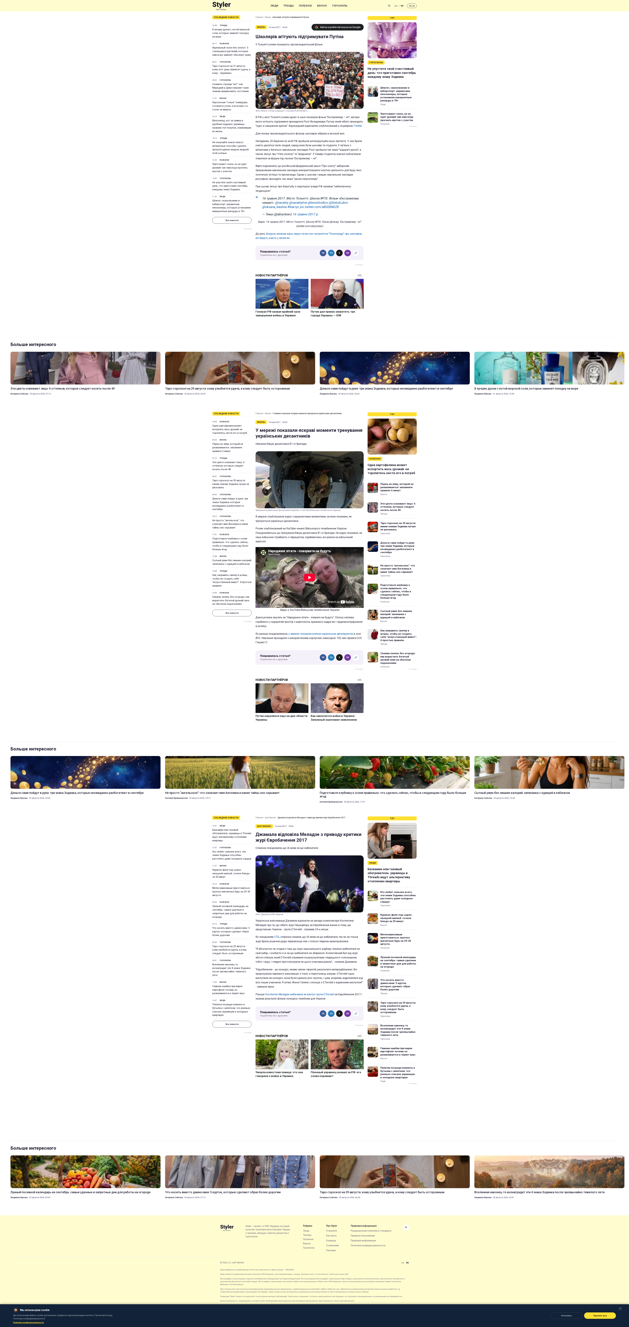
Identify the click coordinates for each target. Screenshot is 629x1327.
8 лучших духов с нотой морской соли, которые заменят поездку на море (230, 33)
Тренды (288, 5)
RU (402, 6)
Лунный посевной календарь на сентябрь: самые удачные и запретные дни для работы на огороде (230, 911)
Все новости (232, 220)
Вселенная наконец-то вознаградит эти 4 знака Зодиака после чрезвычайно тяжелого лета (231, 970)
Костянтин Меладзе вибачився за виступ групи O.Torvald (299, 994)
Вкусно (322, 5)
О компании (332, 1245)
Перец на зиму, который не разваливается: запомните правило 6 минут (227, 447)
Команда (331, 1240)
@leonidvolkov (318, 203)
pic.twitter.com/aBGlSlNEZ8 (319, 207)
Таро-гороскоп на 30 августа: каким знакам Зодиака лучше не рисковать (230, 484)
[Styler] (221, 5)
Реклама (331, 1250)
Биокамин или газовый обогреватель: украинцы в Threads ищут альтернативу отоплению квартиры (231, 835)
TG (331, 253)
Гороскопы (339, 5)
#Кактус (293, 207)
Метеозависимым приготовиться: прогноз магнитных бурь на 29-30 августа (231, 892)
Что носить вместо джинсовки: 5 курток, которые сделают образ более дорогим (231, 931)
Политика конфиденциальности (368, 1245)
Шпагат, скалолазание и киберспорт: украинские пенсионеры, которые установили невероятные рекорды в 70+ (231, 206)
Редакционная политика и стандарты (371, 1230)
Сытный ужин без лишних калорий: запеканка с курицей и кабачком (232, 562)
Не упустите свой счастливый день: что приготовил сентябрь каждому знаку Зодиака (230, 186)
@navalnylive (298, 203)
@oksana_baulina (274, 207)
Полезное (305, 5)
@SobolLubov (338, 203)
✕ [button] (620, 1309)
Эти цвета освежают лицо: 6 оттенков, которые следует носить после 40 (62, 388)
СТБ (276, 936)
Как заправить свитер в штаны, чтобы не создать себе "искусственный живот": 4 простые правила (232, 580)
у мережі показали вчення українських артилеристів (320, 633)
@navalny (281, 203)
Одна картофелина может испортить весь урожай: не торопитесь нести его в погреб (229, 429)
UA (395, 6)
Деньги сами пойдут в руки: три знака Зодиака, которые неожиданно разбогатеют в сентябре (386, 388)
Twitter (358, 125)
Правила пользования (363, 1235)
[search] (389, 6)
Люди (274, 5)
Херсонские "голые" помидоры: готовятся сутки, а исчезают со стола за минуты (230, 106)
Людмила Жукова (328, 394)
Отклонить (566, 1315)
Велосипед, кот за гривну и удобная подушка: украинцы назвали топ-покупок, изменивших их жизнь (231, 126)
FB (323, 253)
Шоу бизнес (270, 817)
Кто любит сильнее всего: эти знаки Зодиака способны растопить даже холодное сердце (231, 855)
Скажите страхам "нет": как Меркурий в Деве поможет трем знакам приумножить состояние (230, 88)
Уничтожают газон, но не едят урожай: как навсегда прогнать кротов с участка (230, 168)
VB (347, 253)
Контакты (331, 1235)
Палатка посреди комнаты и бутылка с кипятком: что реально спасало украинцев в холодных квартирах (231, 1010)
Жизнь (268, 17)
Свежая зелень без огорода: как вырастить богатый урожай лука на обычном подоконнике (230, 600)
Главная (259, 17)
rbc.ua (412, 6)
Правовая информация (363, 1240)
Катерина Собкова (19, 394)
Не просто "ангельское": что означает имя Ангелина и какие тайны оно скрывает (230, 524)
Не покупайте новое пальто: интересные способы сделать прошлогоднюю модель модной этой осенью (230, 147)
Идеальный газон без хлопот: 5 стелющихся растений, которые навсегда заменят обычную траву (231, 51)
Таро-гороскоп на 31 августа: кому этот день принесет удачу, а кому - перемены (231, 70)
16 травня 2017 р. (306, 214)
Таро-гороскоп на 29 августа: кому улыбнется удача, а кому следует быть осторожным (227, 388)
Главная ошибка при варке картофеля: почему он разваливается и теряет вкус (228, 990)
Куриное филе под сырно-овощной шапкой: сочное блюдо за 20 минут (231, 873)
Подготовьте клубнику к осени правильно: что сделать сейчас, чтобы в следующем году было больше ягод (230, 544)
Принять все (600, 1315)
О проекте (331, 1230)
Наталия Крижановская (176, 798)
